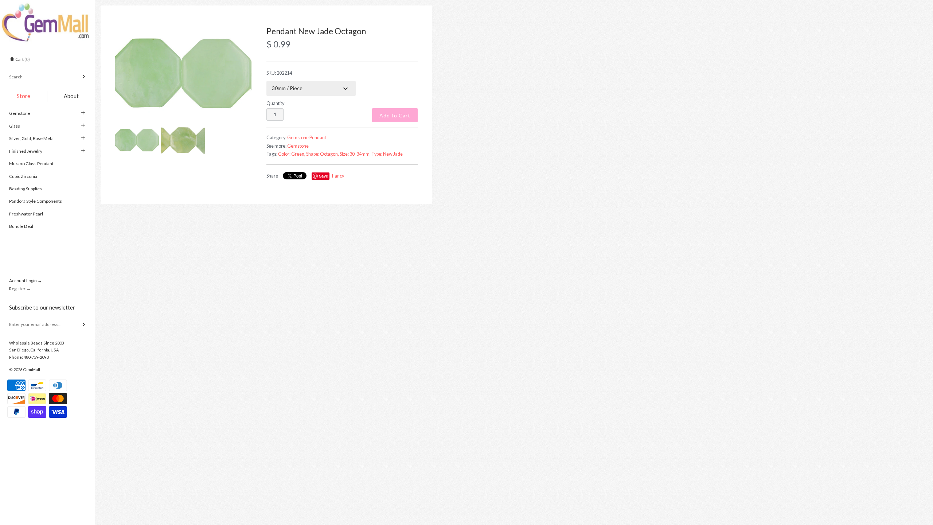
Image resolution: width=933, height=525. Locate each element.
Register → (20, 288)
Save (323, 176)
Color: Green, (291, 154)
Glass (14, 126)
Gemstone (19, 113)
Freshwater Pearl (26, 214)
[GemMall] (47, 6)
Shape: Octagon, (322, 154)
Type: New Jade (387, 154)
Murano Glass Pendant (31, 163)
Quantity (275, 103)
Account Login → (25, 280)
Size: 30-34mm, (355, 154)
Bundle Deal (21, 226)
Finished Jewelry (25, 151)
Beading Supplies (25, 188)
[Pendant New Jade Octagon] (183, 72)
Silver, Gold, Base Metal (32, 138)
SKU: (279, 73)
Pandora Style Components (35, 201)
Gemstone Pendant (306, 137)
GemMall (31, 369)
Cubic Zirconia (23, 176)
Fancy (338, 176)
